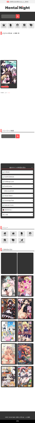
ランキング (4, 26)
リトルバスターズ (4, 86)
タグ (31, 26)
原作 (10, 26)
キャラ (17, 26)
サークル (24, 26)
